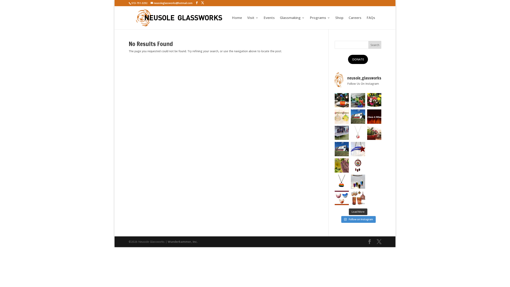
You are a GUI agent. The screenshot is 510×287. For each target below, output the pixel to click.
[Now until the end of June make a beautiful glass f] (374, 165)
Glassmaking (290, 18)
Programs (318, 18)
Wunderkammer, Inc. (183, 242)
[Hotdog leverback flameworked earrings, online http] (342, 165)
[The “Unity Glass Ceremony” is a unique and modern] (358, 198)
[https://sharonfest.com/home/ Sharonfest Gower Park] (342, 149)
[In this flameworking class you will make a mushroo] (374, 133)
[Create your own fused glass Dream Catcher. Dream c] (358, 165)
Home (237, 18)
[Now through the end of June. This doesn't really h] (374, 182)
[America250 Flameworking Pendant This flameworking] (358, 133)
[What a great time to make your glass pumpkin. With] (342, 100)
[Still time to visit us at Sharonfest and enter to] (342, 133)
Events (269, 18)
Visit (250, 18)
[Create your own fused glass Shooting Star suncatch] (358, 149)
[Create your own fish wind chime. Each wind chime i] (358, 182)
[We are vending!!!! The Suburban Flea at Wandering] (358, 116)
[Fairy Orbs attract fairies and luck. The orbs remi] (342, 116)
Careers (355, 18)
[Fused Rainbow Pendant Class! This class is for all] (342, 182)
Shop (339, 18)
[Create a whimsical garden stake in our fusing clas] (374, 100)
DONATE (358, 59)
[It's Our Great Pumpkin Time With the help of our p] (358, 100)
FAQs (371, 18)
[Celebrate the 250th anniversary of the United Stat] (374, 149)
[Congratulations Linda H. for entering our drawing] (374, 116)
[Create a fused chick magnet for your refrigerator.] (342, 198)
